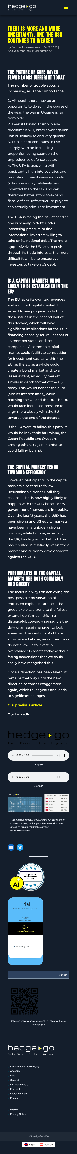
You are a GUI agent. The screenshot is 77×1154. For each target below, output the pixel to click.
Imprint (14, 1109)
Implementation (18, 1093)
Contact (14, 1080)
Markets (25, 51)
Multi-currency (42, 51)
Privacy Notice (18, 1114)
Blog (12, 1075)
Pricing (14, 1098)
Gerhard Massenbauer (27, 47)
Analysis (13, 51)
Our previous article (25, 705)
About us (15, 1071)
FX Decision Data (19, 1084)
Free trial (15, 1089)
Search (63, 974)
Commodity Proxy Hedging (24, 1066)
